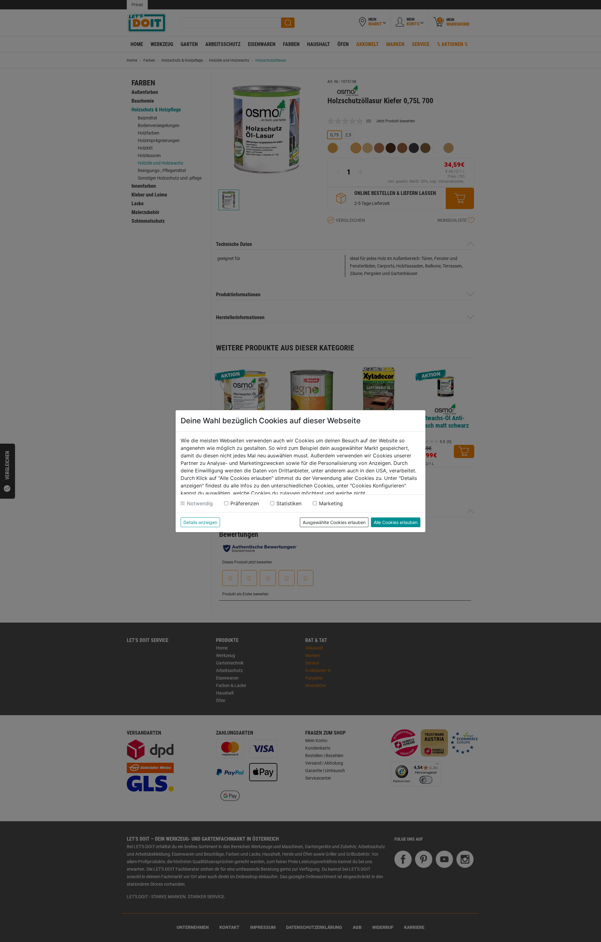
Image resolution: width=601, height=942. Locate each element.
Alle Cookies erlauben (396, 522)
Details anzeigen (200, 522)
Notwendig (200, 503)
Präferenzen (244, 503)
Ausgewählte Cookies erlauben (334, 522)
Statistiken (288, 503)
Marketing (331, 503)
